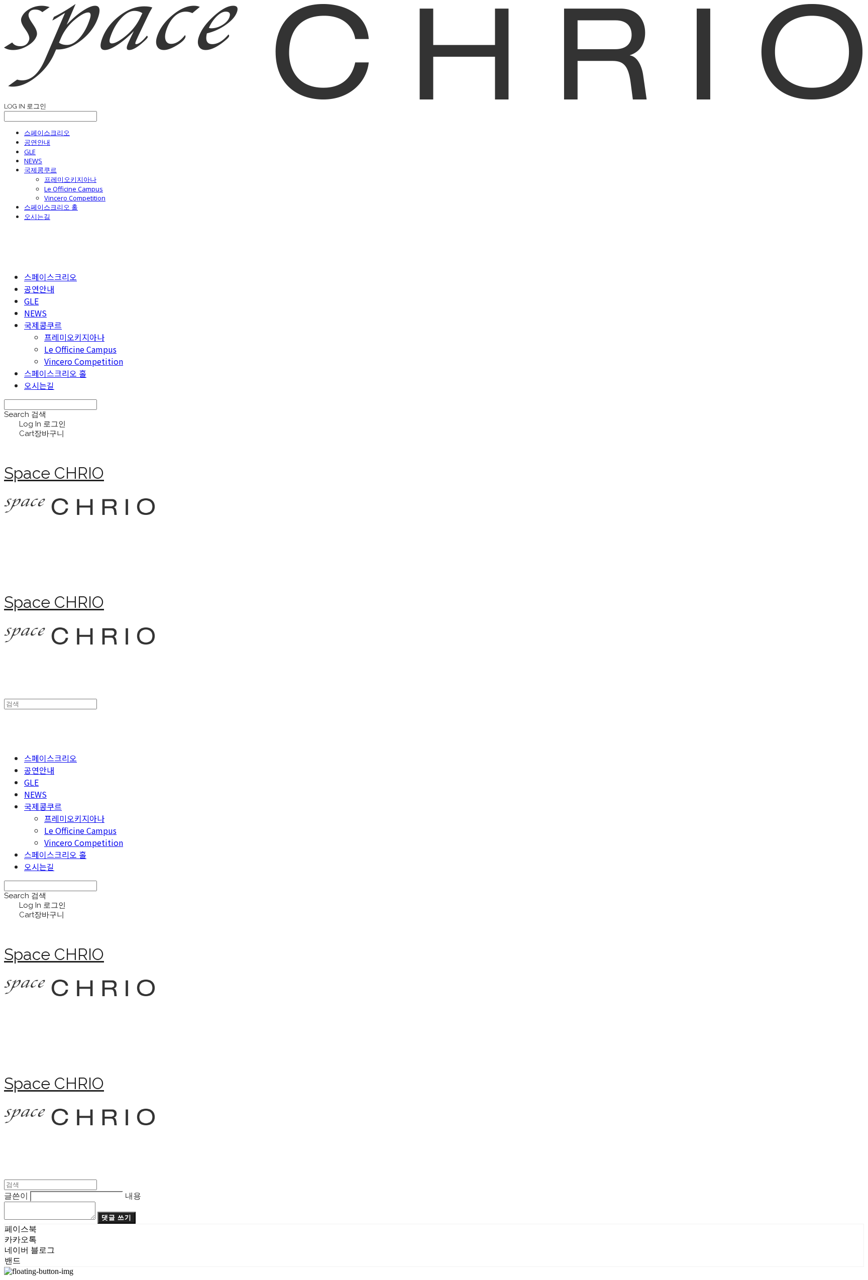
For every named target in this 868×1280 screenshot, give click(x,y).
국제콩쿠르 (40, 169)
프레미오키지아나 (70, 179)
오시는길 (37, 216)
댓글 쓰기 (116, 1217)
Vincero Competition (74, 197)
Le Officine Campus (73, 188)
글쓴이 (16, 1195)
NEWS (33, 160)
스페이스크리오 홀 (51, 206)
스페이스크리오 (47, 132)
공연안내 (37, 142)
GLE (30, 151)
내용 (133, 1195)
